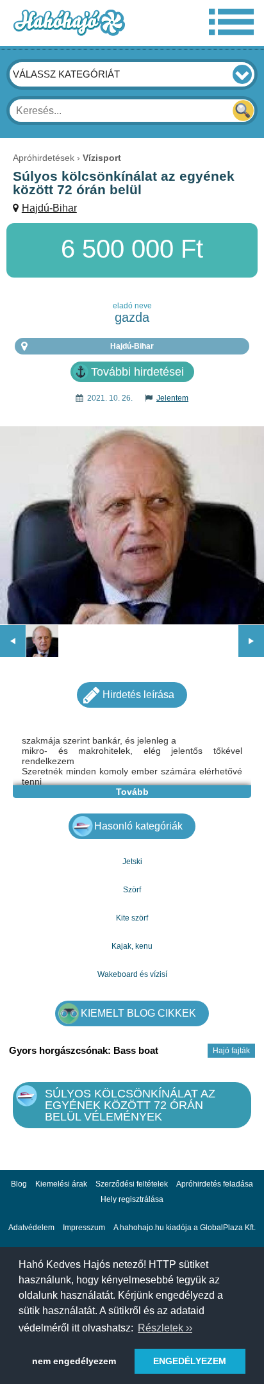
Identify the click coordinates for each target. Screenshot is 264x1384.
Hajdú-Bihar (49, 208)
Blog (19, 1184)
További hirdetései (137, 371)
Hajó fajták (231, 1050)
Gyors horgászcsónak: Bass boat (83, 1050)
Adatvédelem (31, 1227)
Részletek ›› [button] (165, 1327)
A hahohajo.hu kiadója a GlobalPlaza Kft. (184, 1227)
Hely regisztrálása (132, 1199)
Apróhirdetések (43, 158)
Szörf (132, 889)
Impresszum (84, 1227)
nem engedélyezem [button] (74, 1361)
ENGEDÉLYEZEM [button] (189, 1361)
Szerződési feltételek (131, 1184)
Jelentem (172, 398)
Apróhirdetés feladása (214, 1184)
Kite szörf (132, 917)
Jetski (132, 861)
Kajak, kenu (132, 946)
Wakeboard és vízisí (132, 974)
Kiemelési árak (61, 1184)
